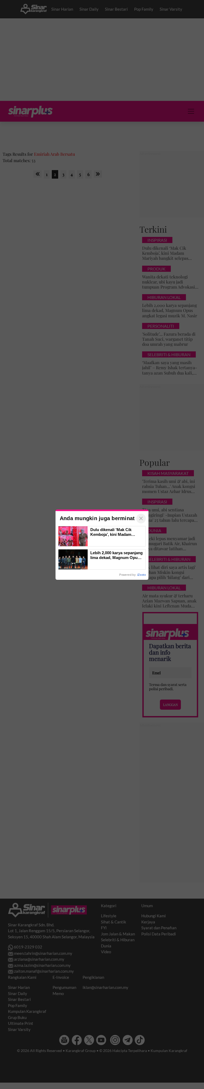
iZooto (141, 574)
